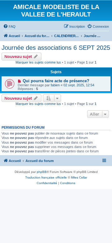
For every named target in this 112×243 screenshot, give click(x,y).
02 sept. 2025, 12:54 (78, 85)
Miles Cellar (79, 177)
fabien (55, 85)
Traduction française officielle (46, 177)
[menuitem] (9, 26)
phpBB (42, 172)
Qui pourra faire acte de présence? (56, 81)
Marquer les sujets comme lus (38, 62)
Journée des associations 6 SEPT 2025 (56, 47)
